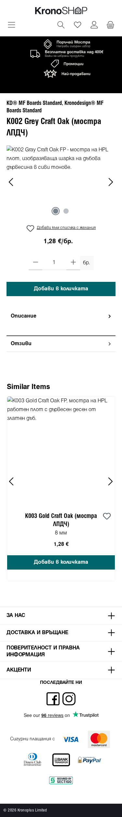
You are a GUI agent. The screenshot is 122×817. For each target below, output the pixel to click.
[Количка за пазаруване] (110, 25)
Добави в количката (61, 288)
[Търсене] (61, 25)
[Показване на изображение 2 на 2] (66, 211)
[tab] (61, 322)
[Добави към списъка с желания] (106, 516)
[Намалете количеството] (36, 263)
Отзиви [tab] (21, 343)
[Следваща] (110, 182)
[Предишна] (11, 182)
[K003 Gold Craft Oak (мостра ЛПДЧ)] (61, 450)
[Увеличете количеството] (73, 263)
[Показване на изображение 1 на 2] (55, 211)
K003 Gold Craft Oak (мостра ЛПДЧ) (61, 520)
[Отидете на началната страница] (61, 10)
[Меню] (11, 25)
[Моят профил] (94, 25)
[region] (61, 182)
